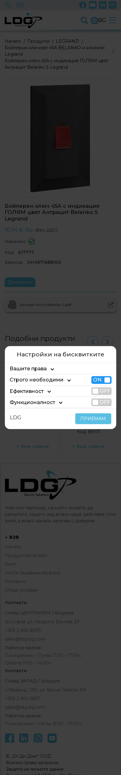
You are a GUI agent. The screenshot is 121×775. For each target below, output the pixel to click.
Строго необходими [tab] (37, 380)
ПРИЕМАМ (93, 418)
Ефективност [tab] (27, 391)
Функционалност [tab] (32, 402)
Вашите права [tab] (28, 369)
